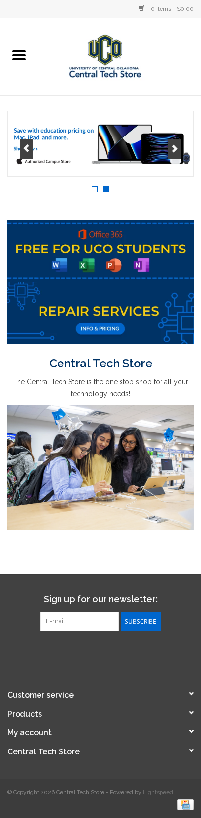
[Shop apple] (100, 144)
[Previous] (26, 149)
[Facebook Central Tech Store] (83, 651)
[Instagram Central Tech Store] (118, 651)
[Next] (174, 149)
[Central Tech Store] (119, 56)
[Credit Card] (184, 804)
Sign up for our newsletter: (101, 599)
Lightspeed (158, 792)
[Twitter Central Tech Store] (100, 651)
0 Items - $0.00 (171, 8)
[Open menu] (19, 55)
